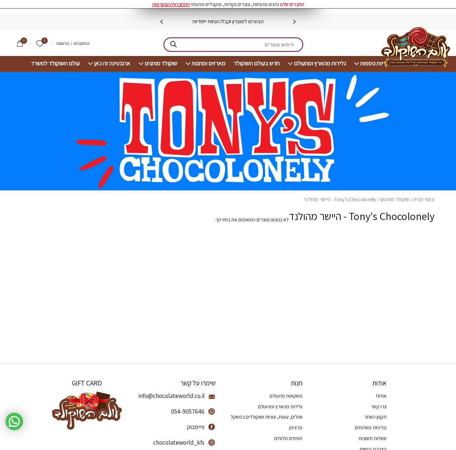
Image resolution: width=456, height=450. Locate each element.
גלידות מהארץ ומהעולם (320, 63)
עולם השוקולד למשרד (55, 63)
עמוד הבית (424, 199)
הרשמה (62, 43)
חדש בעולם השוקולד (257, 63)
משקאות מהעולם (286, 396)
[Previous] (294, 22)
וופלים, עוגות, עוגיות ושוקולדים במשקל (266, 417)
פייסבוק (195, 427)
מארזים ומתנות (209, 63)
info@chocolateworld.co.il (171, 396)
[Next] (161, 22)
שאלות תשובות (372, 438)
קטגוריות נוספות (378, 63)
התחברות (81, 43)
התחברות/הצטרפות (171, 4)
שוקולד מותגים (161, 63)
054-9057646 (187, 411)
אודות (381, 396)
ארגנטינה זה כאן (112, 63)
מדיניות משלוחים (371, 427)
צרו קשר (379, 406)
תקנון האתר (375, 417)
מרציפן (295, 427)
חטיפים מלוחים (288, 438)
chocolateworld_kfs (178, 442)
